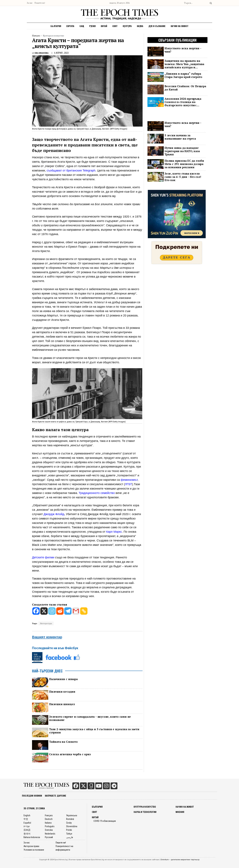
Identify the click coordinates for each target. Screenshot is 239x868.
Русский (49, 837)
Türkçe (69, 833)
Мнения (180, 812)
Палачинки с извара (63, 679)
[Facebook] (36, 611)
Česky (69, 822)
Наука (140, 26)
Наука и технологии (145, 812)
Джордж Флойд (54, 514)
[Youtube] (98, 785)
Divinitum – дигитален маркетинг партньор (180, 860)
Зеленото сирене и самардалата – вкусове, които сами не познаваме (90, 718)
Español (27, 822)
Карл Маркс (114, 531)
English (27, 815)
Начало (36, 35)
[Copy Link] (83, 611)
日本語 (27, 830)
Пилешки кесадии (62, 691)
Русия (92, 26)
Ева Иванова (41, 53)
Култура (127, 26)
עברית (27, 826)
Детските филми (43, 557)
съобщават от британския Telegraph (71, 170)
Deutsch (49, 819)
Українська (71, 815)
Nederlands (50, 833)
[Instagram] (52, 611)
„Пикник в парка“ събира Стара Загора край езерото (183, 75)
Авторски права (31, 846)
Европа (70, 26)
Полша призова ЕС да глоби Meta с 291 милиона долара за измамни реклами (184, 164)
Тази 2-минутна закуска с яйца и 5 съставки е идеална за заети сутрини (94, 731)
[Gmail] (76, 611)
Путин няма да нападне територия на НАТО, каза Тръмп (182, 151)
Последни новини (32, 795)
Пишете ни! (39, 3)
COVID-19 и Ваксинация (104, 821)
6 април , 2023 (61, 53)
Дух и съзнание (157, 26)
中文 (26, 819)
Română (70, 819)
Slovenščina (71, 826)
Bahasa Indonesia (32, 837)
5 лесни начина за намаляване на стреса (180, 137)
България (56, 26)
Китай (104, 26)
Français (49, 815)
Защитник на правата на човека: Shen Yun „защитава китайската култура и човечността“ (184, 64)
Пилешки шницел (62, 704)
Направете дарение (55, 795)
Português (49, 826)
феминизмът (129, 479)
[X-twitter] (83, 785)
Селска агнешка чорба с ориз (70, 754)
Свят (115, 26)
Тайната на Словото (63, 741)
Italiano (48, 822)
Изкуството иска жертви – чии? (183, 50)
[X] (44, 611)
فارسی (69, 837)
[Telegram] (68, 611)
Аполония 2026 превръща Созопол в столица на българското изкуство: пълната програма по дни (183, 102)
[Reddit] (60, 611)
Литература (46, 623)
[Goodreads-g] (91, 785)
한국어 (27, 833)
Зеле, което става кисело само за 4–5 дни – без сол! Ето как (183, 177)
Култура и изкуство (53, 35)
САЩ (82, 26)
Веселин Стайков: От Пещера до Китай (185, 88)
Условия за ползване (34, 849)
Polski (69, 830)
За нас (30, 3)
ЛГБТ (128, 484)
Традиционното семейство (97, 493)
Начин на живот (179, 26)
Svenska (49, 830)
